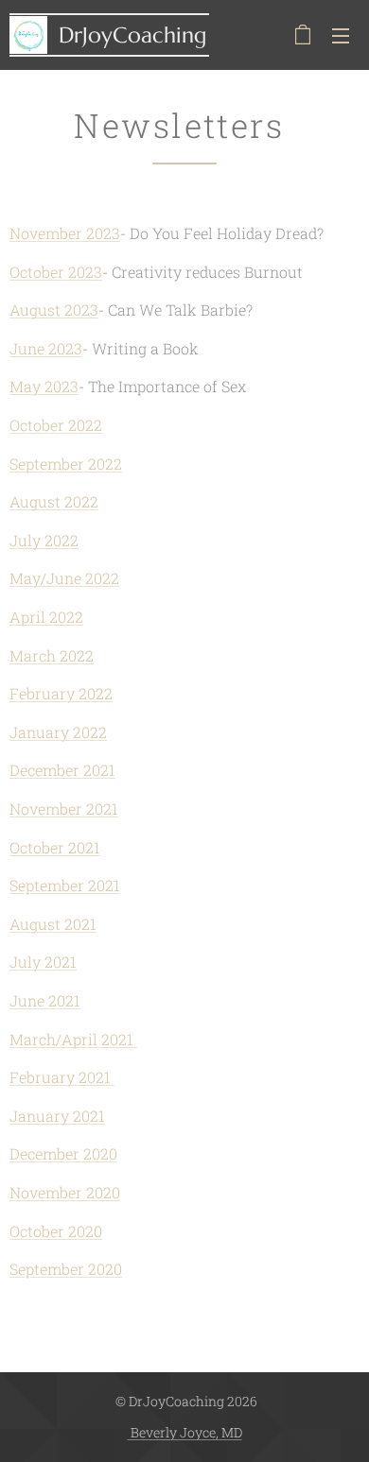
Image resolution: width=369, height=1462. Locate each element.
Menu (341, 35)
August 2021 (53, 924)
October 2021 (54, 847)
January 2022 (58, 732)
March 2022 (51, 655)
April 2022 (46, 617)
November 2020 (64, 1192)
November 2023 (64, 233)
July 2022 (44, 540)
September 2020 (65, 1269)
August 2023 (53, 309)
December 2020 (63, 1153)
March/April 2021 (73, 1039)
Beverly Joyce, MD (185, 1432)
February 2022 (61, 693)
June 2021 (44, 1000)
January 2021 (57, 1116)
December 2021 (62, 770)
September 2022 (65, 463)
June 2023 (45, 348)
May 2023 (44, 386)
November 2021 (63, 808)
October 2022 (55, 425)
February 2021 (61, 1077)
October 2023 (55, 272)
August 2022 (53, 501)
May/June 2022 (64, 578)
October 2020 (55, 1231)
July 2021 (43, 962)
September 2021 (64, 885)
